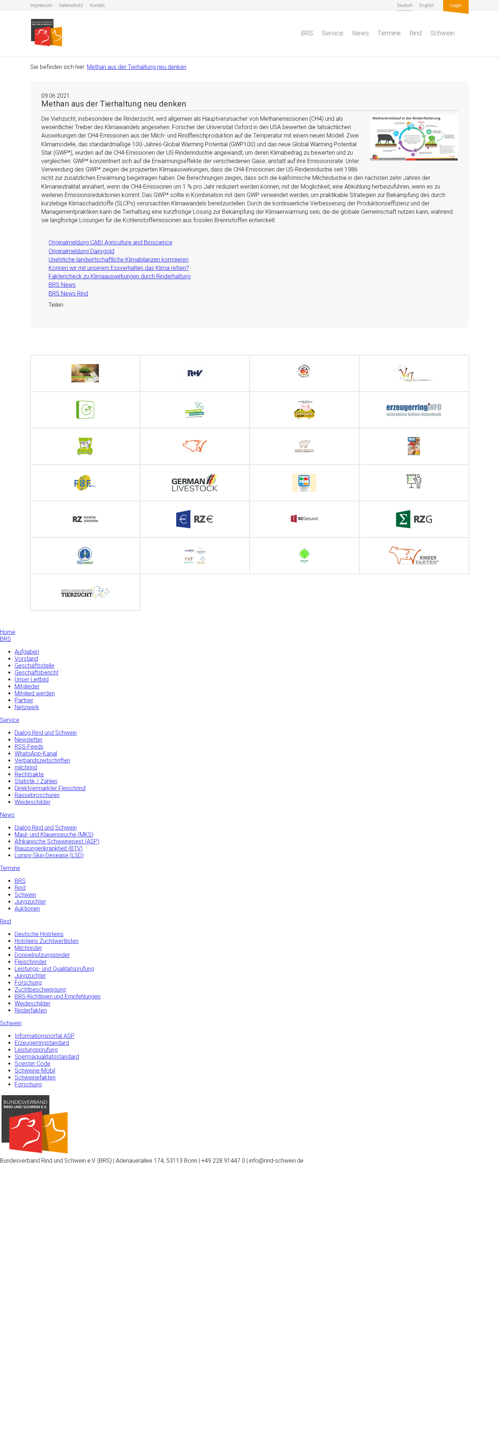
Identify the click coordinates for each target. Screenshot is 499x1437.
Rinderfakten (31, 1010)
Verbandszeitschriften (42, 760)
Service (332, 33)
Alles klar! (11, 1407)
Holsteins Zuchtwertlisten (47, 941)
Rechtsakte (29, 774)
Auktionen (27, 908)
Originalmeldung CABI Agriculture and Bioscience (106, 242)
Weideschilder (32, 802)
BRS (307, 33)
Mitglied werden (35, 693)
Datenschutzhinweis (25, 1433)
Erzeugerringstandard (42, 1042)
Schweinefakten (35, 1077)
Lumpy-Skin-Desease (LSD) (49, 855)
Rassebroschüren (37, 795)
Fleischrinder (31, 961)
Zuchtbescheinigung (40, 989)
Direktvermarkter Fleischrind (50, 788)
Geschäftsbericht (36, 672)
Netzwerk (27, 707)
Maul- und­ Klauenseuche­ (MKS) (54, 834)
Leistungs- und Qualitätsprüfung (54, 968)
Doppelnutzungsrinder (42, 954)
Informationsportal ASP (45, 1035)
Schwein (442, 33)
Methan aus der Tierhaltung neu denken (136, 66)
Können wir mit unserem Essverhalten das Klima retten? (115, 267)
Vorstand (26, 658)
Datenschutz (71, 5)
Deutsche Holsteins (39, 934)
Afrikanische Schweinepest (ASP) (57, 841)
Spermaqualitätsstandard (47, 1056)
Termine (389, 33)
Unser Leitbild (32, 679)
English (426, 5)
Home (7, 632)
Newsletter (28, 739)
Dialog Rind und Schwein (46, 732)
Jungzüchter (30, 901)
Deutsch (404, 5)
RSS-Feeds (29, 746)
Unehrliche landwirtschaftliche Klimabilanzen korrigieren (114, 259)
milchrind (26, 767)
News (360, 33)
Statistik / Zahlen (36, 781)
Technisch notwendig (13, 1315)
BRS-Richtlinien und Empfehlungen (57, 996)
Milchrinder (28, 948)
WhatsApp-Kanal (36, 753)
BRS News (58, 284)
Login (455, 5)
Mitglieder (27, 686)
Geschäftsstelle (34, 665)
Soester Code (32, 1063)
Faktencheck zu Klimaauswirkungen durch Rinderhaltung (116, 276)
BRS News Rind (64, 293)
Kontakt (97, 5)
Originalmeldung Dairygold (77, 251)
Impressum (41, 5)
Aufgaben (27, 651)
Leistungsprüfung (36, 1049)
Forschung (28, 982)
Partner (24, 700)
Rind (416, 33)
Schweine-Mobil (35, 1070)
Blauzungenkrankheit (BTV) (49, 848)
